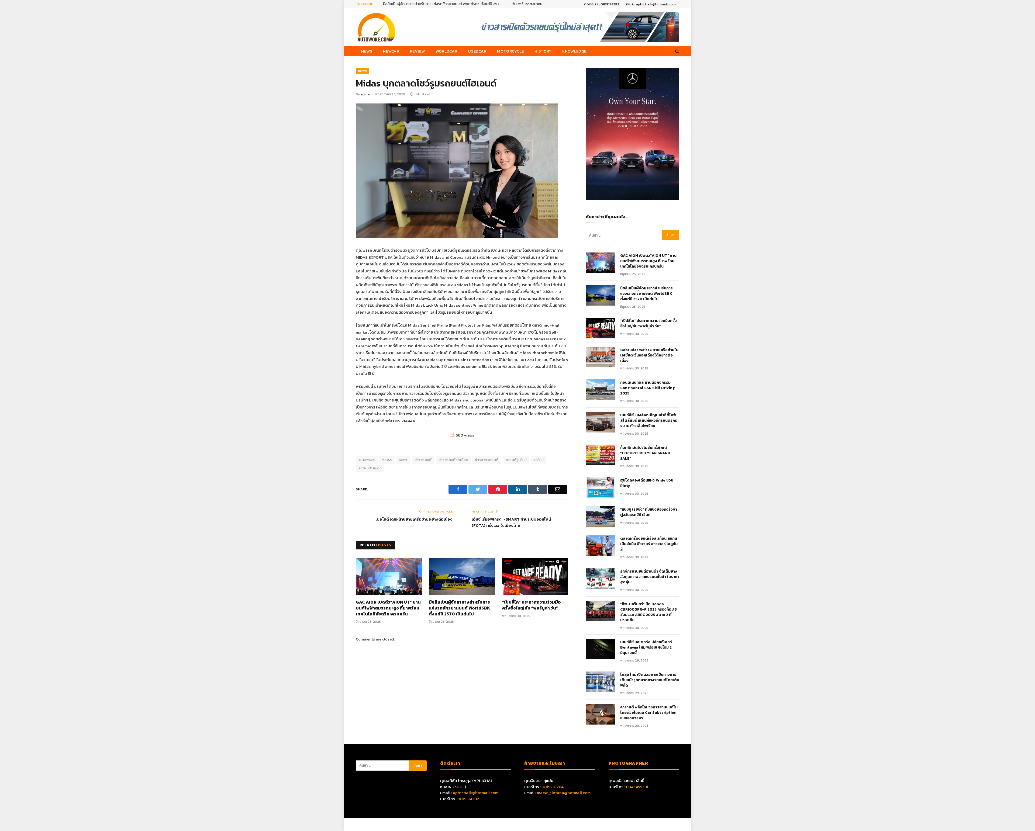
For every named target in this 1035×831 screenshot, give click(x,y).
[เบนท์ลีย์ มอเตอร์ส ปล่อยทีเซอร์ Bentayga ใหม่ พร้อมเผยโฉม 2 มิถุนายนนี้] (600, 649)
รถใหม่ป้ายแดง (370, 468)
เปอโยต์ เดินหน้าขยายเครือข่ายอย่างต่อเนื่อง (414, 519)
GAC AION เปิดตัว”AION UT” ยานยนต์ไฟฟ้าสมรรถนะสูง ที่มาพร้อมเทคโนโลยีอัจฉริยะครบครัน (388, 608)
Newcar (391, 51)
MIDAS (387, 459)
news (403, 459)
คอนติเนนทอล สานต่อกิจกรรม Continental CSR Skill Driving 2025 (647, 388)
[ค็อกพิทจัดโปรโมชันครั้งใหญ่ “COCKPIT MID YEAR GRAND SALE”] (600, 455)
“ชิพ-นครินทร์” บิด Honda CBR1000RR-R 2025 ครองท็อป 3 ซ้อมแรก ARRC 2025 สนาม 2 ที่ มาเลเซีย (648, 612)
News (366, 51)
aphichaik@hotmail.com (475, 793)
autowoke (366, 459)
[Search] (676, 51)
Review (417, 51)
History (542, 51)
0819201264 (552, 787)
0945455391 (637, 787)
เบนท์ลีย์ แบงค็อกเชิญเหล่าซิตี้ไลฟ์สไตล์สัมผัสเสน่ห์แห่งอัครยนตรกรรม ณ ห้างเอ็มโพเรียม (648, 421)
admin (365, 94)
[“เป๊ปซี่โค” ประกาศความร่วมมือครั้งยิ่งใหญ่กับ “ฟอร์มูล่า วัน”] (535, 576)
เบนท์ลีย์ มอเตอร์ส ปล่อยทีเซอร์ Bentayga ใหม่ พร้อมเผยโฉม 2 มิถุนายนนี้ (646, 647)
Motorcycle (510, 51)
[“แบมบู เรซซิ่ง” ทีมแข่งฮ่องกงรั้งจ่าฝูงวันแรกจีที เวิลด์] (600, 516)
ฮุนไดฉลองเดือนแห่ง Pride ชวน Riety (646, 483)
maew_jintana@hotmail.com (564, 793)
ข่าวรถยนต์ (423, 459)
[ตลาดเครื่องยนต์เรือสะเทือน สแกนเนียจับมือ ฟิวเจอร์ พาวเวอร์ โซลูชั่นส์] (600, 545)
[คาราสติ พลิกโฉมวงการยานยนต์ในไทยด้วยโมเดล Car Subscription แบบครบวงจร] (600, 714)
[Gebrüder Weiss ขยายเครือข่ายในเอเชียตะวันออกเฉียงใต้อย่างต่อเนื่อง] (600, 357)
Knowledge (574, 51)
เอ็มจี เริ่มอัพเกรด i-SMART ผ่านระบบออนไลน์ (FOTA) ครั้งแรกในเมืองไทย (511, 522)
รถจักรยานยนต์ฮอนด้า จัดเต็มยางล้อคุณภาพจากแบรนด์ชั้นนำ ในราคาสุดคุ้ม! (649, 577)
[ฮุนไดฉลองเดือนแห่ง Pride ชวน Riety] (600, 487)
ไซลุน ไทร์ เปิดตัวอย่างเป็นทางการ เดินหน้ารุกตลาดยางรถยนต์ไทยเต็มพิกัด (649, 680)
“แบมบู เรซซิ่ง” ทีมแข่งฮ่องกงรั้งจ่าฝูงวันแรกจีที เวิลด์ (648, 512)
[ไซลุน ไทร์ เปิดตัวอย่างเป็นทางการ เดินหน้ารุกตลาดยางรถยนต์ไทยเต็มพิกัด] (600, 681)
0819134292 (468, 799)
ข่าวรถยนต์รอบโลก (453, 459)
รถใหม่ (538, 459)
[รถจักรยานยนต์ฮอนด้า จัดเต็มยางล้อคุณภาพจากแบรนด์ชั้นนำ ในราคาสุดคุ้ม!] (600, 578)
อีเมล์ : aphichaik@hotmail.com (651, 4)
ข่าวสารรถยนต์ (486, 459)
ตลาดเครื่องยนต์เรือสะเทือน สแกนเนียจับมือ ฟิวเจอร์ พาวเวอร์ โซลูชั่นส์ (649, 544)
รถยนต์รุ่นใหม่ (516, 459)
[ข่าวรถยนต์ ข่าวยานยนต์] (376, 27)
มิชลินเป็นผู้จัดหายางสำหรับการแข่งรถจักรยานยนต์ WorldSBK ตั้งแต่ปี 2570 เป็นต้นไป (443, 4)
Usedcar (477, 51)
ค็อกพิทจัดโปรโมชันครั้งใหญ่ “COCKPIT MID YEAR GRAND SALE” (645, 453)
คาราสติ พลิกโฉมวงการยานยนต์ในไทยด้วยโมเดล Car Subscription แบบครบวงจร (649, 713)
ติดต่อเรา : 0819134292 (601, 4)
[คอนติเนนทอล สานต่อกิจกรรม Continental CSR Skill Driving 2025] (600, 389)
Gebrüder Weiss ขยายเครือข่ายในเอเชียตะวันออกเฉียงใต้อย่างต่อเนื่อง (649, 355)
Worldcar (446, 51)
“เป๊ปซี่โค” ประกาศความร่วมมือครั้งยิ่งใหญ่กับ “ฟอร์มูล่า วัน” (531, 605)
